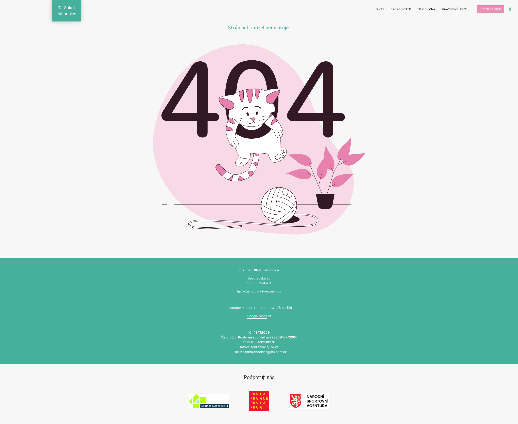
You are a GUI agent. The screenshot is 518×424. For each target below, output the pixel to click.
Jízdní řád (284, 308)
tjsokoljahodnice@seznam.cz (259, 291)
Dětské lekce (491, 9)
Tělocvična (426, 9)
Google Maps (257, 316)
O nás (380, 9)
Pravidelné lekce (454, 9)
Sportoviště (401, 9)
